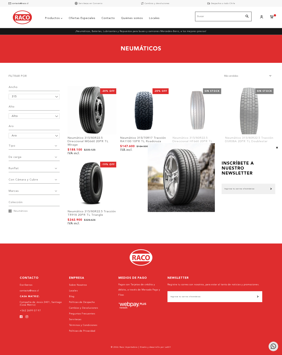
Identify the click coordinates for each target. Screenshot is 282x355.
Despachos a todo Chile (223, 3)
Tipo (12, 145)
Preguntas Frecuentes (82, 314)
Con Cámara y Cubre (23, 179)
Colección (16, 202)
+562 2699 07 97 (30, 311)
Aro (11, 126)
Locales (73, 291)
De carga (15, 157)
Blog (71, 296)
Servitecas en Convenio (90, 3)
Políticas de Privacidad (82, 331)
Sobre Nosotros (78, 285)
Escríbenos (26, 285)
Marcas (14, 191)
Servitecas (75, 319)
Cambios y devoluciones (157, 3)
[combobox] (223, 16)
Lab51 (168, 347)
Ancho (13, 87)
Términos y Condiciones (83, 325)
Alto (12, 106)
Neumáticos (20, 211)
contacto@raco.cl (20, 3)
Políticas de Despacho (82, 302)
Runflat (14, 168)
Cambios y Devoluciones (83, 308)
